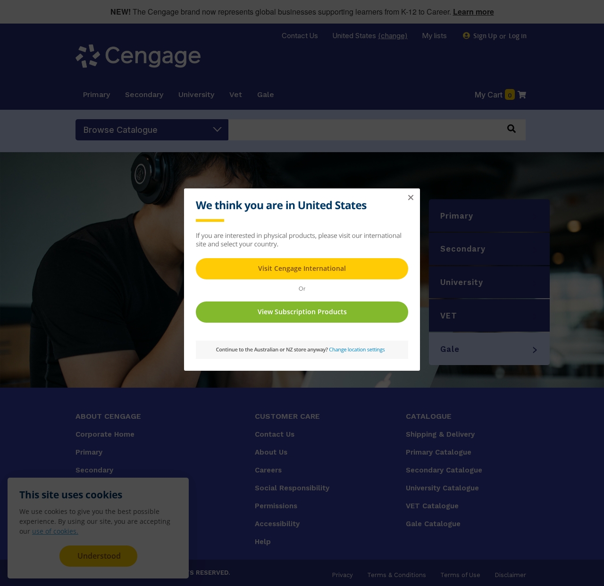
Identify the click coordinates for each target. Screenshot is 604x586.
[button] (410, 198)
